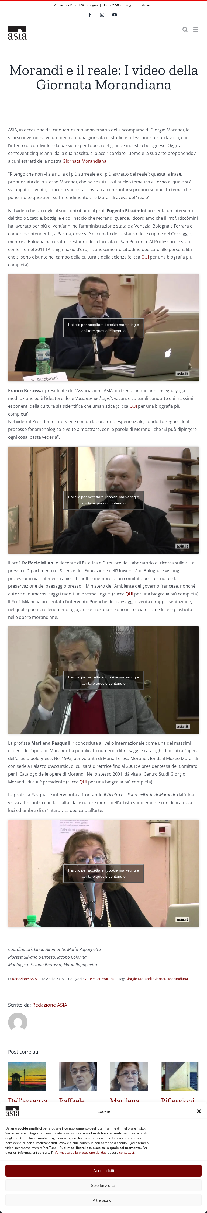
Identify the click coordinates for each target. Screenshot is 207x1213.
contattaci (126, 1152)
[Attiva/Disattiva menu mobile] (196, 29)
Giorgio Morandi (139, 978)
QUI (145, 257)
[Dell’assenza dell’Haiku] (27, 1065)
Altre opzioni (103, 1200)
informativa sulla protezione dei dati (80, 1152)
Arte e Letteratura (99, 978)
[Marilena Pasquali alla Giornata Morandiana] (129, 1065)
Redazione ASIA (24, 978)
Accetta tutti (103, 1170)
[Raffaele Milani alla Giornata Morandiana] (78, 1065)
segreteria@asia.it (139, 5)
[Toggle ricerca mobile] (185, 29)
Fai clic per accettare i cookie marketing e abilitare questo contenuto (103, 327)
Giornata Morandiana (84, 161)
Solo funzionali (103, 1185)
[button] (199, 1111)
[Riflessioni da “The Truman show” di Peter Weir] (180, 1065)
